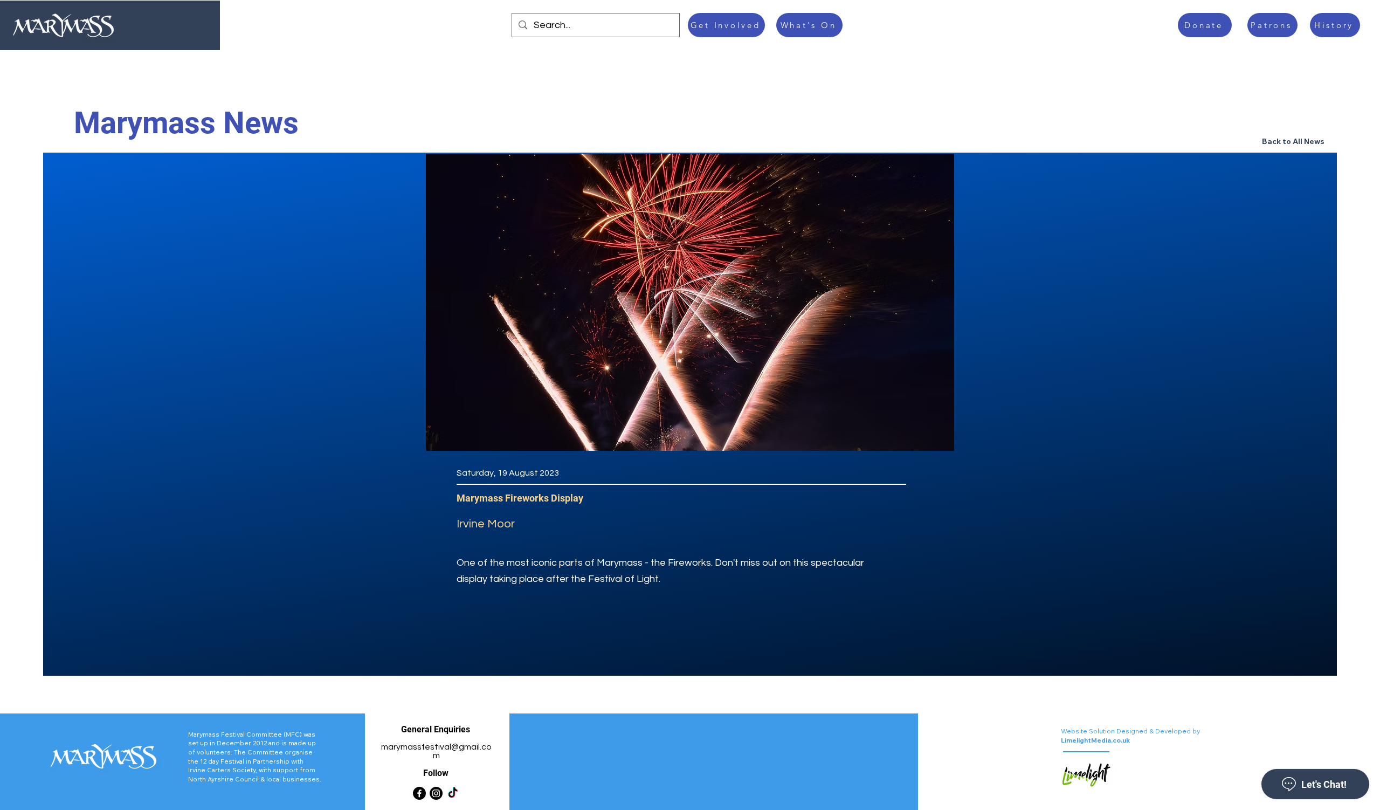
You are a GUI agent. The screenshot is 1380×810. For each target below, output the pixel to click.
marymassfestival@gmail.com (436, 751)
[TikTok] (452, 793)
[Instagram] (436, 793)
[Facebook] (419, 793)
